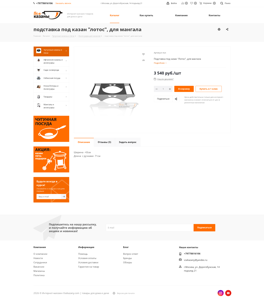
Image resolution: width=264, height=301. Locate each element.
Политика (38, 275)
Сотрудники (40, 262)
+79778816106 (192, 253)
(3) (104, 142)
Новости (38, 258)
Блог (126, 247)
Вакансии (38, 266)
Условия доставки (88, 262)
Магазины (39, 270)
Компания (39, 247)
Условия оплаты (87, 258)
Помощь (83, 253)
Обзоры (127, 262)
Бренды (127, 258)
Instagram (221, 293)
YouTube (228, 293)
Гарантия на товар (88, 266)
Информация (86, 247)
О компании (40, 253)
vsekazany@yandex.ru (195, 259)
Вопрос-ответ (130, 253)
